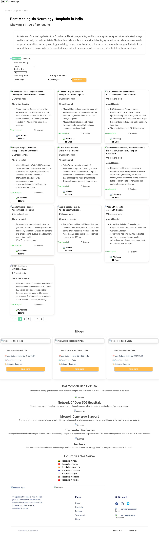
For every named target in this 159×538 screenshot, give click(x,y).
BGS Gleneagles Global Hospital (121, 95)
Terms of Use (133, 531)
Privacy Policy (117, 531)
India (25, 11)
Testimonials (80, 515)
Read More (25, 369)
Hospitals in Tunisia (70, 480)
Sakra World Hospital (69, 151)
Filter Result (79, 80)
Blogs (77, 519)
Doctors (26, 59)
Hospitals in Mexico (70, 477)
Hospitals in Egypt (69, 473)
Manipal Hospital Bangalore (71, 95)
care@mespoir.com (129, 509)
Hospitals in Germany (70, 467)
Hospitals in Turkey (69, 464)
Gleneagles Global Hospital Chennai (28, 95)
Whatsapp (22, 135)
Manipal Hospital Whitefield (25, 151)
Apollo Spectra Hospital (23, 210)
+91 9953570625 (128, 516)
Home (7, 11)
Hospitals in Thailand (70, 470)
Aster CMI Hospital (115, 210)
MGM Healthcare (19, 269)
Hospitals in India (69, 461)
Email (22, 138)
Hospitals (17, 11)
